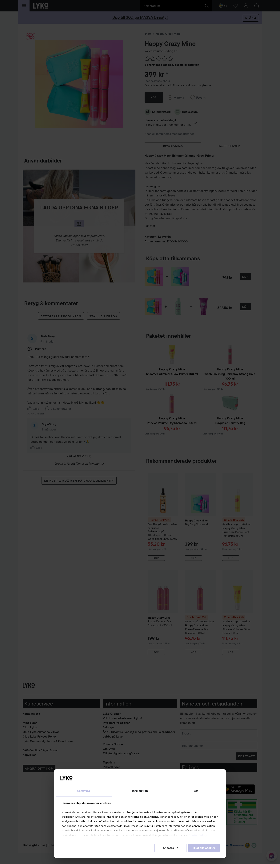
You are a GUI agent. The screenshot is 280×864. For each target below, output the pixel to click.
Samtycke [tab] (83, 790)
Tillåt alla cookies (203, 848)
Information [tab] (140, 790)
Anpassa (168, 848)
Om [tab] (196, 790)
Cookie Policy (198, 835)
